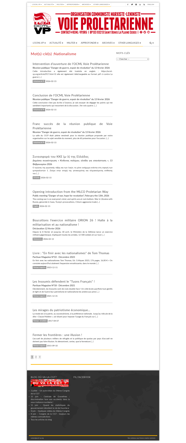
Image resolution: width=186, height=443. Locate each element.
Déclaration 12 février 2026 (46, 229)
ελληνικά (36, 177)
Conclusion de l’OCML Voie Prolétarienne (61, 95)
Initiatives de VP (38, 81)
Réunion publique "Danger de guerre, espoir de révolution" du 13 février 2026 (71, 68)
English (151, 4)
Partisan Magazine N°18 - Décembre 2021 (54, 285)
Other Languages (100, 4)
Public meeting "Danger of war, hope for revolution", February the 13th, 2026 (71, 196)
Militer (60, 4)
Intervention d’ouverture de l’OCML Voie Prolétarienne (71, 64)
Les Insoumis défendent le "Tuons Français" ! (64, 281)
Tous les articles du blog (41, 420)
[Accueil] (42, 23)
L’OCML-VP (36, 4)
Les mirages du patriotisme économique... (61, 310)
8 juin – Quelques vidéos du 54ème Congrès (50, 411)
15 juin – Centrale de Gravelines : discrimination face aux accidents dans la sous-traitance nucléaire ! (50, 399)
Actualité (48, 4)
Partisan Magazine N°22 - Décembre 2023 (54, 257)
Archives (85, 4)
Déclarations (37, 239)
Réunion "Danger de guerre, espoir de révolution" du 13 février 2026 (67, 132)
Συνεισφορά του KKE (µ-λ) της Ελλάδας (61, 156)
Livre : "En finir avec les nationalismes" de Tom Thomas (71, 253)
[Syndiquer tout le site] (144, 4)
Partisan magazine (39, 267)
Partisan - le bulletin (40, 321)
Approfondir (72, 4)
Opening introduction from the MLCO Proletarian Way (70, 191)
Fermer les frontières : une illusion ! (57, 335)
